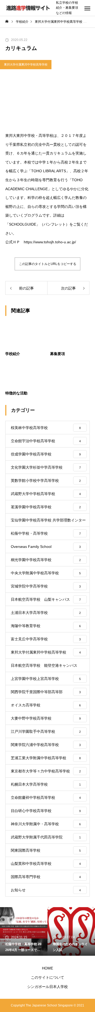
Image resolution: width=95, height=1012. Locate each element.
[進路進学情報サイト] (28, 8)
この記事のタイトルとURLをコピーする (47, 264)
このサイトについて (47, 977)
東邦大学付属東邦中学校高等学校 (26, 64)
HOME (47, 968)
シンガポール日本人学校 (47, 987)
